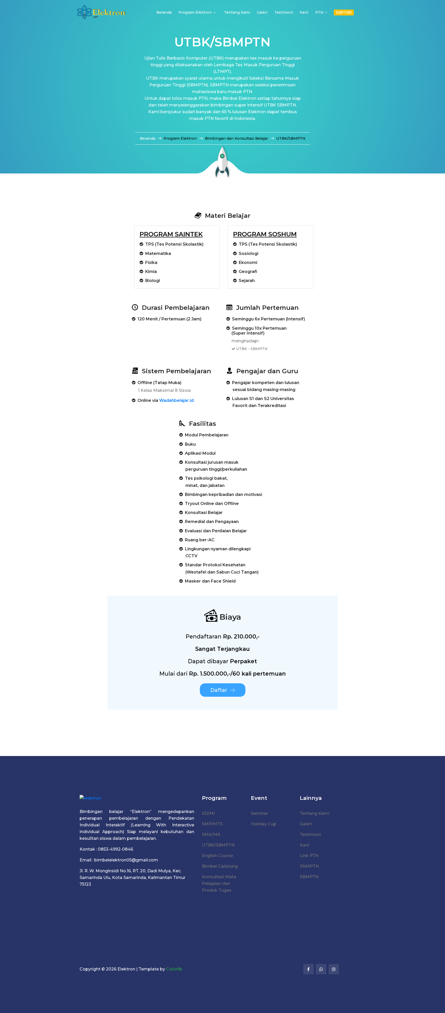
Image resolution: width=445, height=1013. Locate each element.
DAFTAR (344, 12)
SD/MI (208, 813)
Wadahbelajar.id (176, 400)
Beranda (164, 12)
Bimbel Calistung (220, 866)
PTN (319, 12)
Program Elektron (195, 12)
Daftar (218, 690)
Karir (304, 12)
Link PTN (309, 855)
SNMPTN (309, 866)
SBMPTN (309, 876)
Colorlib (174, 969)
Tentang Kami (237, 12)
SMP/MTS (212, 823)
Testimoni (283, 12)
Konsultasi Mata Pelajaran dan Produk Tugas (219, 883)
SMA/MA (211, 834)
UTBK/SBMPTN (218, 845)
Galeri (262, 12)
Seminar (259, 813)
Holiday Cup (263, 823)
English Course (217, 855)
